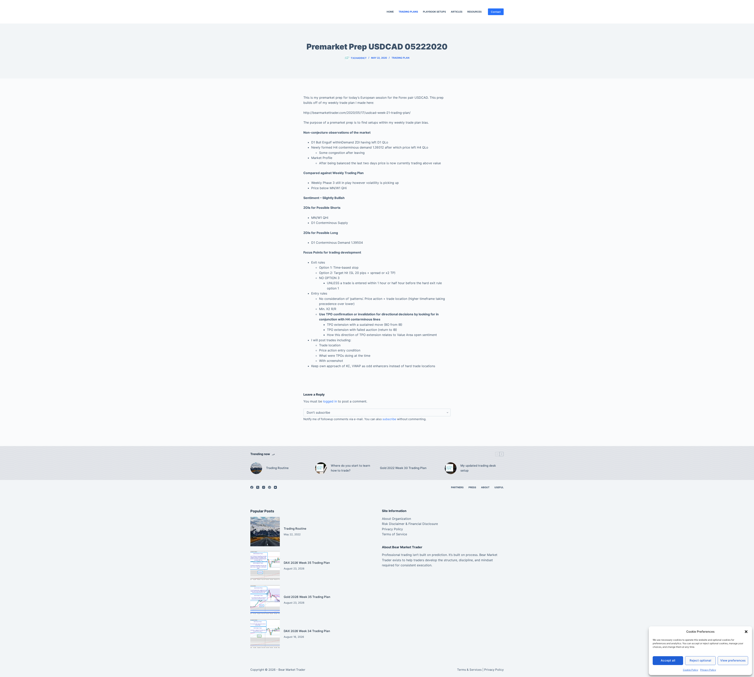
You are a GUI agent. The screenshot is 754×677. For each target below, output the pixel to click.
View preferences (733, 660)
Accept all (668, 660)
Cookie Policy (690, 669)
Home (390, 11)
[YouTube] (275, 487)
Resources (474, 11)
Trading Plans (408, 11)
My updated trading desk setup (478, 468)
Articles (456, 11)
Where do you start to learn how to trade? (350, 468)
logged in (330, 401)
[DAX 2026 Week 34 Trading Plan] (265, 634)
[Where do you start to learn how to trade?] (321, 468)
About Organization (396, 519)
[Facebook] (251, 487)
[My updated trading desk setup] (451, 468)
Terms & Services (469, 670)
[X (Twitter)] (257, 487)
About (485, 487)
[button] (746, 632)
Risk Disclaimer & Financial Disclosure (410, 524)
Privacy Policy (708, 669)
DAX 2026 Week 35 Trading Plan (307, 563)
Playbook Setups (434, 11)
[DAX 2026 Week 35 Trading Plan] (265, 565)
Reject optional (700, 660)
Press (472, 487)
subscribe (389, 419)
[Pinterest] (269, 487)
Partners (457, 487)
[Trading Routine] (256, 468)
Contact (496, 11)
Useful (499, 487)
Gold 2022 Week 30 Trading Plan (403, 468)
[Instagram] (263, 487)
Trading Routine (277, 468)
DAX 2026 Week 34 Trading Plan (307, 631)
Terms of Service (394, 534)
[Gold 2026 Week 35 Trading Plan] (265, 600)
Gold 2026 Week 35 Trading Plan (307, 597)
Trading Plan (400, 57)
